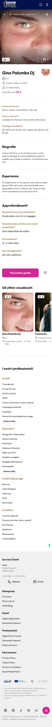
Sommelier (7, 502)
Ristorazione (8, 534)
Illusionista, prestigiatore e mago (17, 416)
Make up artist (9, 452)
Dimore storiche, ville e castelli (16, 520)
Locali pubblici (9, 538)
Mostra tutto (9, 421)
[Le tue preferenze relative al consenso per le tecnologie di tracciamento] (49, 545)
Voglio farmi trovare (11, 636)
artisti (22, 14)
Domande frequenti (11, 623)
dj (33, 14)
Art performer (9, 389)
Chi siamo (6, 596)
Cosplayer (7, 411)
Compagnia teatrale (11, 407)
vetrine (15, 14)
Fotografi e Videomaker (13, 434)
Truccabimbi (8, 384)
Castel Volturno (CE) (16, 83)
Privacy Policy (8, 658)
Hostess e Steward (11, 448)
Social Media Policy (11, 671)
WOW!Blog (7, 605)
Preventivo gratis (20, 272)
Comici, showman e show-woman (18, 402)
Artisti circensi (9, 393)
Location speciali (10, 515)
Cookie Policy (8, 662)
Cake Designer (9, 489)
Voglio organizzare (11, 618)
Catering (6, 493)
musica (28, 14)
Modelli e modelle (10, 457)
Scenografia (8, 466)
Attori (5, 398)
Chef (4, 498)
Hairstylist (7, 443)
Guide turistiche (9, 439)
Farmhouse (7, 525)
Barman (6, 484)
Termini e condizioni (11, 667)
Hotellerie (7, 529)
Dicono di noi (8, 601)
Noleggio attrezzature (12, 461)
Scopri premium (9, 645)
